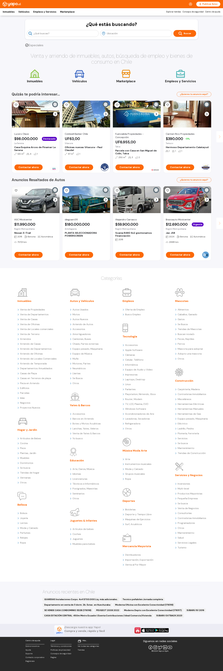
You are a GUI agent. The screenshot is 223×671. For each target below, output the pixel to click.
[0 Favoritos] (66, 105)
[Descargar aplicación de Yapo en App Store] (148, 630)
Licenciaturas (80, 478)
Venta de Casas (29, 319)
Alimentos (183, 309)
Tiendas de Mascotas (190, 329)
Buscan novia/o (186, 334)
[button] (55, 114)
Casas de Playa (28, 373)
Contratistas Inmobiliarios (192, 394)
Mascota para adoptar (190, 348)
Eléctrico (183, 423)
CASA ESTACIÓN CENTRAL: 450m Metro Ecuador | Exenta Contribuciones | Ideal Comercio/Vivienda (97, 615)
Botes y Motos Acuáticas (87, 423)
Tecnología (130, 336)
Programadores (186, 523)
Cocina (24, 443)
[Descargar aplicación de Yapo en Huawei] (137, 630)
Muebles (24, 458)
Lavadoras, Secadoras (137, 418)
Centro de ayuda (212, 12)
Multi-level (183, 488)
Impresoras (131, 374)
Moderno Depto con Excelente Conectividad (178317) (153, 610)
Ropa (23, 542)
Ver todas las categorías (88, 646)
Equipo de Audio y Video (139, 369)
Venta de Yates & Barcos (86, 433)
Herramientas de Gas (189, 413)
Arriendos (25, 339)
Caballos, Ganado (187, 314)
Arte (127, 459)
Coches (77, 534)
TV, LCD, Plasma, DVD (136, 404)
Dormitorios (26, 463)
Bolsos (23, 513)
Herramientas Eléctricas (191, 404)
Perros (181, 343)
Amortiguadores (82, 334)
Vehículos (23, 11)
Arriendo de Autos (83, 324)
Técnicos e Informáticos (86, 483)
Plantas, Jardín (28, 453)
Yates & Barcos (80, 405)
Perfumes (25, 532)
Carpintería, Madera (189, 389)
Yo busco (78, 438)
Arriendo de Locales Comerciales (38, 358)
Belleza (22, 505)
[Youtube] (169, 647)
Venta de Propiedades (32, 309)
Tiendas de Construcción (192, 453)
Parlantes (130, 389)
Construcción (184, 381)
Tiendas (81, 650)
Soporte (28, 653)
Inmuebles (9, 11)
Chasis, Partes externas (86, 343)
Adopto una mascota (190, 353)
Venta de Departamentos (34, 314)
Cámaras (130, 354)
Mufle (76, 358)
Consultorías (185, 513)
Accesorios (79, 329)
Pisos (23, 448)
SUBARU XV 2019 (195, 610)
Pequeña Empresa (188, 498)
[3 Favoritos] (16, 105)
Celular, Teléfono (134, 359)
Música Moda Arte (135, 450)
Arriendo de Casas (30, 343)
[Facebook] (150, 647)
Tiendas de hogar (29, 472)
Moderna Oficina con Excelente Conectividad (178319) (144, 604)
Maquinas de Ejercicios (137, 519)
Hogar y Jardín (27, 430)
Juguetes (78, 538)
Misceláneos (184, 399)
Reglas (53, 657)
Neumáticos (79, 368)
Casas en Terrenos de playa (35, 378)
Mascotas (181, 301)
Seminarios (78, 493)
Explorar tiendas (173, 12)
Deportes (129, 501)
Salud (181, 537)
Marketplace (67, 11)
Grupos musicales (135, 473)
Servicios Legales (187, 542)
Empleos (128, 301)
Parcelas (24, 393)
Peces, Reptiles (186, 339)
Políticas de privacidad (60, 650)
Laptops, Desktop (135, 379)
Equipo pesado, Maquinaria (88, 348)
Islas (22, 398)
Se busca (25, 467)
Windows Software (135, 408)
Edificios (24, 388)
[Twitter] (160, 647)
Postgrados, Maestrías (85, 488)
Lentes (24, 523)
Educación (77, 460)
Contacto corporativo (34, 657)
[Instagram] (155, 647)
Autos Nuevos (80, 319)
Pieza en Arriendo (29, 383)
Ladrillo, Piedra (186, 428)
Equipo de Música (82, 353)
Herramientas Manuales (191, 408)
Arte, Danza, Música (83, 469)
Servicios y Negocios (189, 475)
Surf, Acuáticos (133, 524)
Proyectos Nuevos (30, 407)
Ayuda (28, 650)
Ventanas (25, 477)
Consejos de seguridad (193, 12)
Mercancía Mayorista (137, 546)
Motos (76, 314)
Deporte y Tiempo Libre (138, 514)
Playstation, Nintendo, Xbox (140, 394)
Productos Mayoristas (190, 493)
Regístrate (29, 661)
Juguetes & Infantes (83, 520)
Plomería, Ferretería (188, 433)
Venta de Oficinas (30, 324)
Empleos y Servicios (44, 11)
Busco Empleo (133, 314)
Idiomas (77, 473)
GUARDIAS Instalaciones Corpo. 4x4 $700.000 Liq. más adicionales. (81, 599)
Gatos (181, 319)
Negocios (25, 402)
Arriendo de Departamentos (36, 348)
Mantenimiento (186, 448)
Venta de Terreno (30, 334)
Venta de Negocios (188, 508)
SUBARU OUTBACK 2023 (169, 615)
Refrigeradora (132, 423)
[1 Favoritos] (117, 105)
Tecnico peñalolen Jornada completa (143, 599)
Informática (131, 364)
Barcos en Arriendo (83, 418)
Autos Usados (80, 309)
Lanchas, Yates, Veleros (85, 428)
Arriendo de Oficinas (31, 353)
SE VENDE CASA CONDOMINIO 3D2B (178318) (67, 610)
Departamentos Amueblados (36, 368)
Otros (23, 482)
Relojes (24, 537)
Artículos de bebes (83, 529)
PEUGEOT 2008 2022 (107, 610)
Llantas (77, 373)
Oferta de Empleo (135, 309)
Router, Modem (133, 399)
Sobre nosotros (32, 646)
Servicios (183, 438)
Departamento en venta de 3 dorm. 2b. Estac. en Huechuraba (77, 604)
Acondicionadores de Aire (139, 413)
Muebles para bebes (84, 544)
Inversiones (184, 483)
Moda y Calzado (29, 528)
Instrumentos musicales (138, 464)
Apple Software (133, 350)
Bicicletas (130, 509)
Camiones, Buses (82, 339)
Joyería (24, 518)
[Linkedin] (165, 647)
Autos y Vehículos (82, 301)
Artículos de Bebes (30, 438)
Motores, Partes (81, 363)
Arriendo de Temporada (33, 363)
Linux (128, 384)
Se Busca (78, 378)
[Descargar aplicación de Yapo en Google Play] (162, 630)
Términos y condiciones (61, 646)
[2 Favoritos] (117, 190)
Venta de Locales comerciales (36, 329)
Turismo (182, 547)
